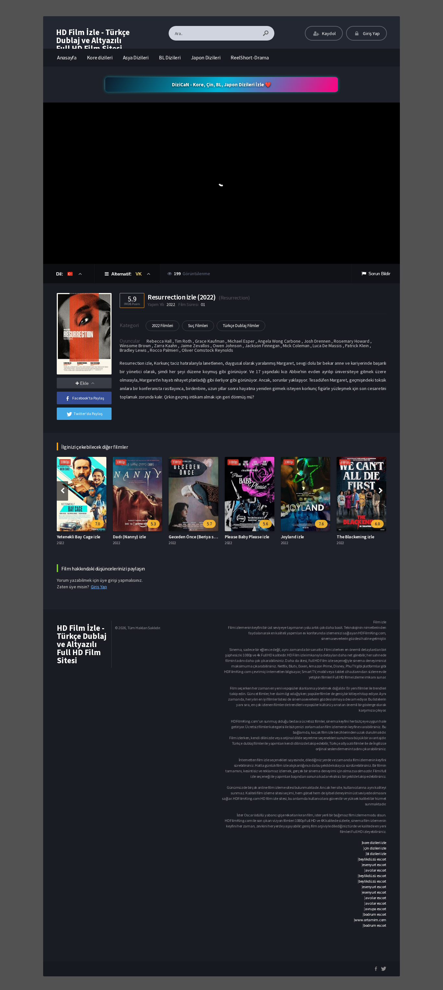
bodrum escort (375, 914)
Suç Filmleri (198, 325)
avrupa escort (375, 908)
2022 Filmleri (162, 325)
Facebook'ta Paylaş (88, 398)
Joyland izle (292, 537)
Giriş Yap (371, 33)
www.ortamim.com (370, 919)
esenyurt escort (374, 864)
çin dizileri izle (375, 848)
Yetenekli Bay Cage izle (78, 537)
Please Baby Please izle (247, 537)
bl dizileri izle (376, 853)
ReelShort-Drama (250, 57)
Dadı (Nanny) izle (129, 537)
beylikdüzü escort (372, 859)
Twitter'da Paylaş (88, 413)
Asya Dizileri (136, 57)
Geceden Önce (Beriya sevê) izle (199, 537)
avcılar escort (375, 870)
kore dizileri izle (374, 842)
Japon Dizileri (206, 57)
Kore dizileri (100, 57)
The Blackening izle (355, 537)
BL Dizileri (170, 57)
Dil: (60, 273)
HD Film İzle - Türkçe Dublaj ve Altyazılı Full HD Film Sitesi (93, 40)
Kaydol (328, 33)
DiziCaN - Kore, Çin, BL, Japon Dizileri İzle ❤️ (221, 84)
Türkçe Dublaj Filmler (241, 325)
